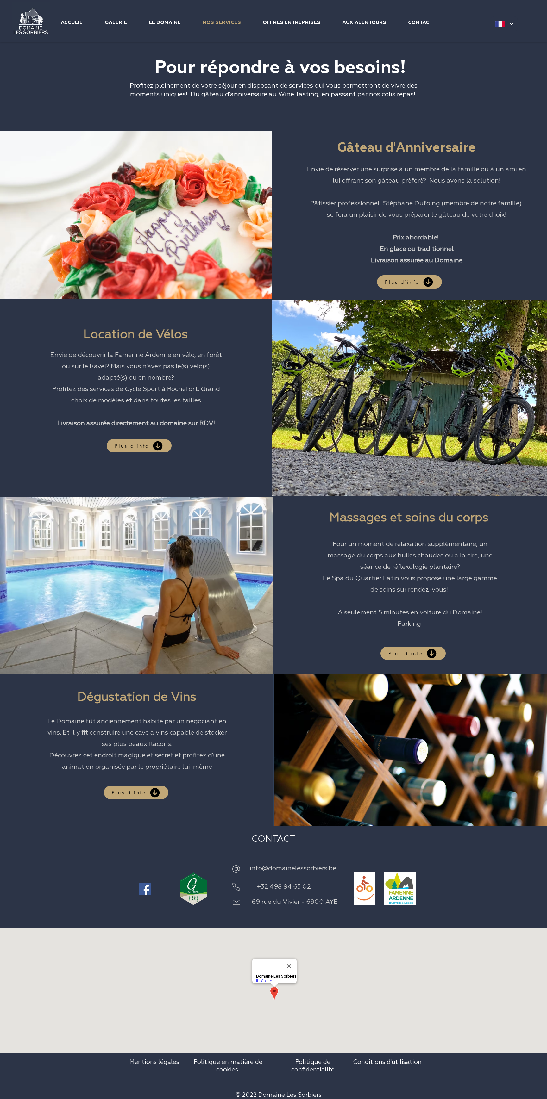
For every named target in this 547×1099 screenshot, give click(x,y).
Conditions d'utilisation (387, 1062)
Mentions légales (154, 1062)
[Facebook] (145, 889)
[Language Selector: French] (504, 23)
